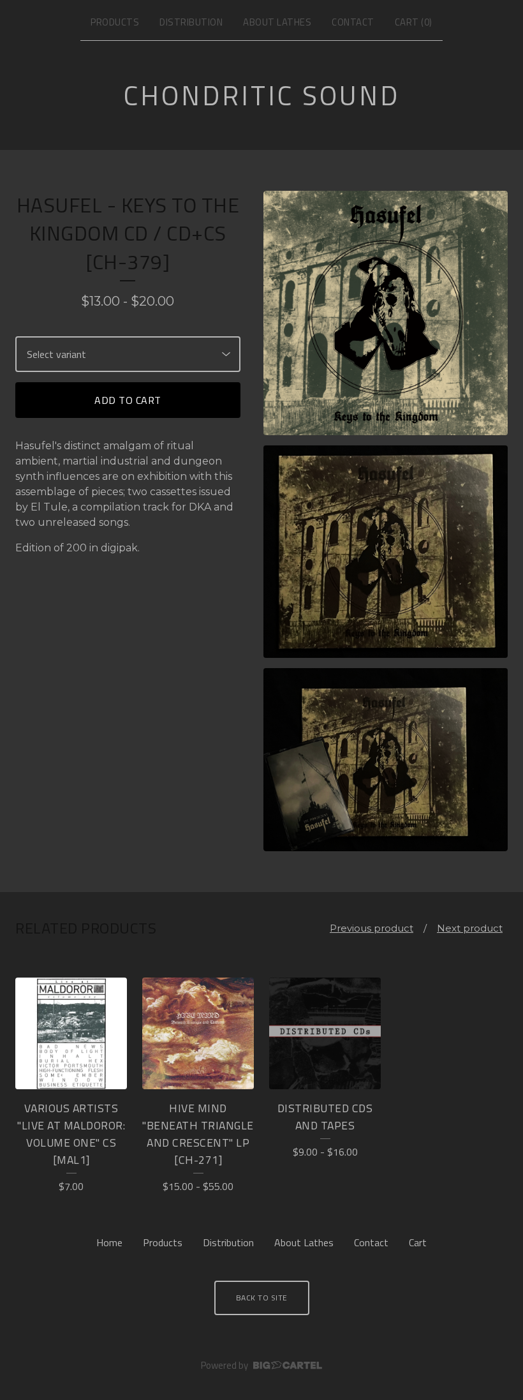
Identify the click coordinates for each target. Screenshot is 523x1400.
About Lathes (277, 22)
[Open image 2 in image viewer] (385, 552)
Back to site (262, 1298)
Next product (470, 928)
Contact (353, 22)
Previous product (371, 928)
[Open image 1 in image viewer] (385, 313)
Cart (418, 1242)
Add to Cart (127, 400)
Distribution (191, 22)
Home (109, 1242)
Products (115, 22)
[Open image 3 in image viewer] (385, 759)
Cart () (413, 22)
